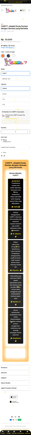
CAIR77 (4, 73)
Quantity (3, 127)
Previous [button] (1, 2)
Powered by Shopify (21, 426)
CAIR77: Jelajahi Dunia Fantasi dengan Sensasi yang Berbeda (16, 2)
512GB (4, 94)
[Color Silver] (14, 56)
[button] (2, 10)
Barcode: (9, 31)
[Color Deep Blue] (8, 56)
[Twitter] (5, 156)
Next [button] (29, 2)
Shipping (9, 41)
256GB (4, 88)
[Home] (10, 10)
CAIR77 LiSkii (13, 426)
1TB (3, 99)
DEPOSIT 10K (6, 79)
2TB (3, 104)
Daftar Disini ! (19, 2)
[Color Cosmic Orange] (3, 56)
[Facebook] (2, 156)
